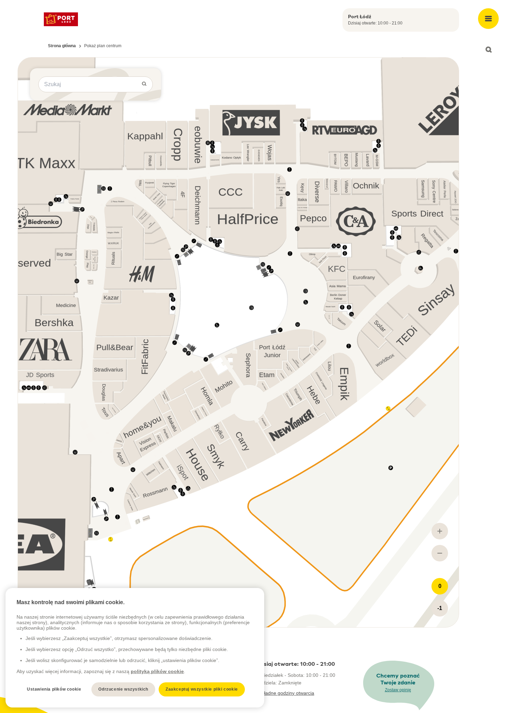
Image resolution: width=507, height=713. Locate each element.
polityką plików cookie (157, 671)
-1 (439, 608)
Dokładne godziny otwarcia (285, 693)
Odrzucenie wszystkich (123, 689)
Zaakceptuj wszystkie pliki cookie (202, 689)
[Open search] (488, 49)
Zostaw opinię (398, 690)
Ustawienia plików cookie (54, 689)
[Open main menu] (488, 18)
